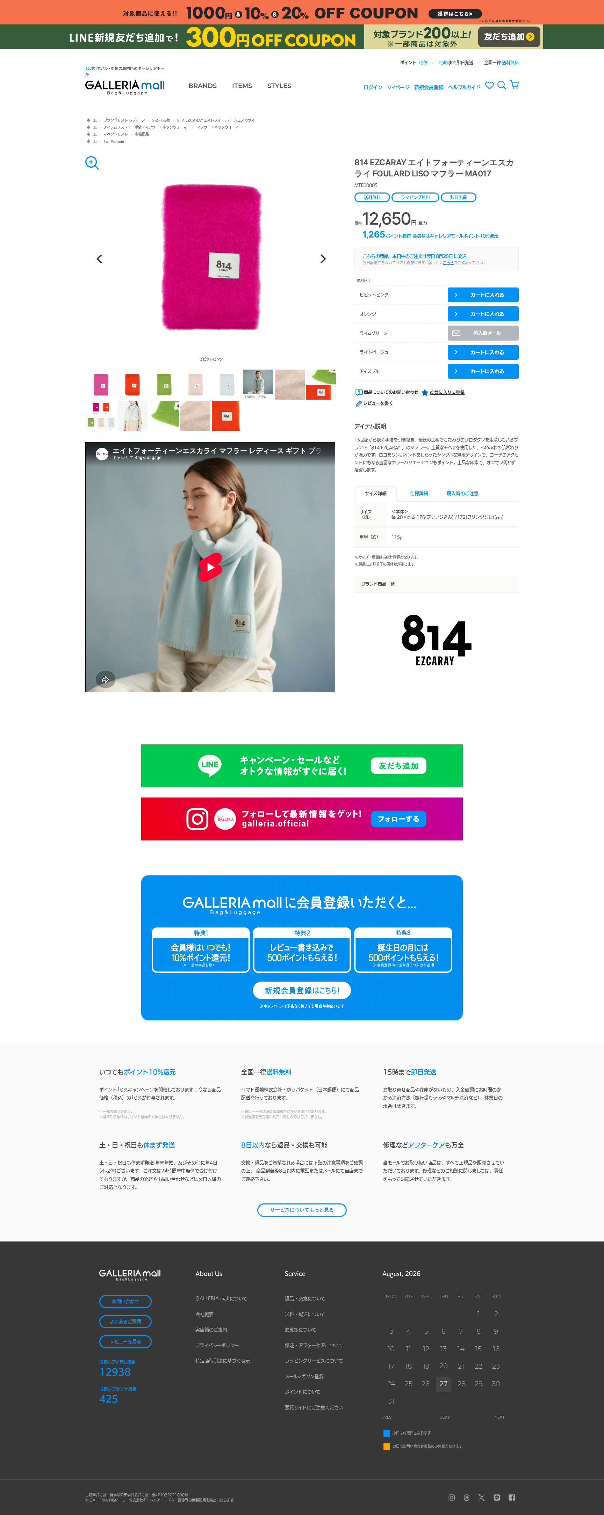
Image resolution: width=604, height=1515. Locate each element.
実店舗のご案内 (211, 1329)
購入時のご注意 (463, 493)
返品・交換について (305, 1298)
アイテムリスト (116, 127)
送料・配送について (305, 1314)
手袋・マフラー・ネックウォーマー (162, 127)
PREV (387, 1417)
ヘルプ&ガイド (464, 87)
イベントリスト (116, 134)
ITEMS (242, 86)
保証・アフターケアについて (314, 1345)
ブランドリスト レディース (124, 120)
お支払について (300, 1329)
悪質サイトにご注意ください (314, 1407)
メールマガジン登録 (304, 1376)
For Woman (114, 141)
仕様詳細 (419, 493)
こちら (448, 262)
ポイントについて (303, 1392)
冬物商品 (142, 134)
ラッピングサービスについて (314, 1361)
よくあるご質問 (125, 1321)
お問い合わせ (125, 1301)
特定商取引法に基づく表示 (222, 1361)
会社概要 (204, 1314)
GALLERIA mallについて (221, 1298)
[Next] (322, 259)
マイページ (398, 87)
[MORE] (92, 163)
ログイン (373, 87)
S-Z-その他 (161, 120)
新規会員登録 (429, 87)
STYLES (279, 86)
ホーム (92, 120)
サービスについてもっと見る (302, 1210)
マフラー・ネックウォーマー (219, 127)
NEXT (500, 1417)
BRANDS (202, 86)
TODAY (443, 1417)
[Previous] (100, 259)
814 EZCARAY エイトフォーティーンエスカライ (216, 120)
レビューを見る (125, 1341)
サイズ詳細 (376, 493)
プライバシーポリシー (217, 1345)
